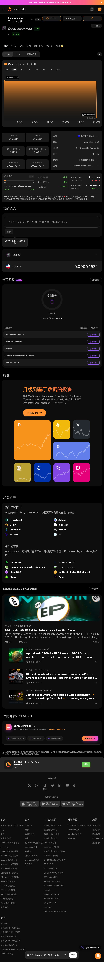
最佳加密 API (37, 738)
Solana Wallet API (52, 898)
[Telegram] (93, 154)
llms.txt (47, 890)
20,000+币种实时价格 (53, 873)
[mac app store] (72, 804)
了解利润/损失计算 (9, 936)
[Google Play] (50, 804)
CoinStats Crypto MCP (54, 886)
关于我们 (28, 864)
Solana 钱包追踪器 (9, 868)
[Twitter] (98, 154)
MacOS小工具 (74, 830)
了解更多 (52, 313)
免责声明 (96, 825)
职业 (27, 838)
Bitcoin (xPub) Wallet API (55, 911)
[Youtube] (67, 787)
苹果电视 (71, 838)
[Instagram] (36, 787)
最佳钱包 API (56, 738)
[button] (93, 136)
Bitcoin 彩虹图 (50, 842)
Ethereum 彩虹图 (51, 847)
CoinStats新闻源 (32, 860)
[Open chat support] (98, 956)
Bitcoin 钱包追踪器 (9, 894)
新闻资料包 (29, 834)
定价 (27, 830)
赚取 (2, 830)
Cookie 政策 (97, 838)
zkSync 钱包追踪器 (9, 860)
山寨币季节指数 (50, 868)
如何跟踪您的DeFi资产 (10, 932)
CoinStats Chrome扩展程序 (79, 825)
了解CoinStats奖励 (9, 945)
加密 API (88, 738)
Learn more (65, 2)
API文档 (28, 851)
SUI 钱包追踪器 (7, 898)
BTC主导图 (49, 864)
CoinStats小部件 (51, 855)
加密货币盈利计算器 (52, 825)
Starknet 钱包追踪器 (9, 855)
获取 (86, 764)
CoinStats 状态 (7, 953)
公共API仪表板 (31, 855)
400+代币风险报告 (52, 881)
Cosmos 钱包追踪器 (9, 873)
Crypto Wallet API (52, 894)
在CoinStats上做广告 (34, 842)
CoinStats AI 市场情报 (10, 842)
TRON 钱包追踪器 (8, 890)
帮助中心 (4, 923)
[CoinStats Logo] (16, 9)
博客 (2, 834)
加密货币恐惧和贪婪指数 (54, 851)
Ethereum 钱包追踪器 (10, 877)
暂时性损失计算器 (51, 834)
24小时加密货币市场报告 (54, 860)
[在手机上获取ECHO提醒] (92, 18)
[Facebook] (74, 787)
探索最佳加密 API (56, 729)
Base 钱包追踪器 (8, 881)
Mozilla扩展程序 (74, 834)
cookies (39, 955)
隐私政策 (96, 834)
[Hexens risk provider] (52, 318)
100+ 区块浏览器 (51, 877)
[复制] (93, 136)
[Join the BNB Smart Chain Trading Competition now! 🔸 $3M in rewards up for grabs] (16, 697)
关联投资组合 (34, 412)
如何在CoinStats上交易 (10, 941)
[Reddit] (52, 787)
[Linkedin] (59, 787)
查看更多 (96, 280)
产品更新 (28, 825)
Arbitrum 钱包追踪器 (9, 864)
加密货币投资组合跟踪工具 (12, 825)
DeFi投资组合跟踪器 (9, 851)
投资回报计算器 (50, 830)
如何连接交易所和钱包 (10, 928)
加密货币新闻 (6, 838)
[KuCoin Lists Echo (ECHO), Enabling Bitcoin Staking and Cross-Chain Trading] (52, 608)
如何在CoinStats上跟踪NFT (12, 949)
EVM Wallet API (51, 903)
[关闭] (100, 2)
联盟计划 (4, 847)
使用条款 (96, 830)
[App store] (29, 804)
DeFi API (48, 907)
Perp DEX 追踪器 (8, 903)
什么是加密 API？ (17, 738)
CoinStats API (31, 847)
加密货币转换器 (50, 838)
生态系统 (4, 907)
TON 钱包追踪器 (8, 886)
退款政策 (96, 842)
